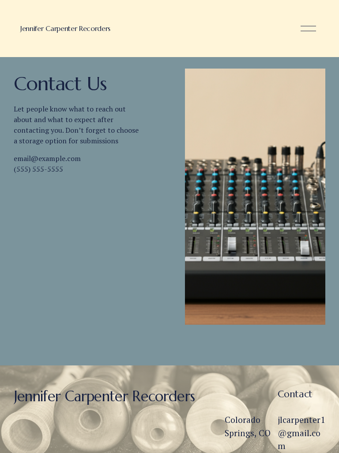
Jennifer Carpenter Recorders (65, 28)
